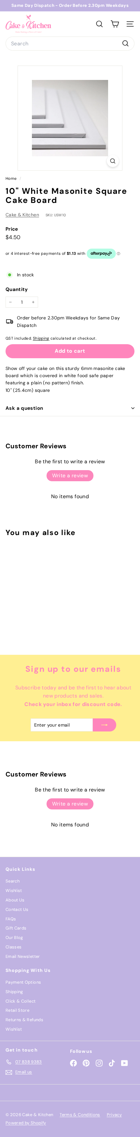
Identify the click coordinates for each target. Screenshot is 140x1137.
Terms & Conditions (80, 1114)
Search (13, 881)
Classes (13, 947)
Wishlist (14, 890)
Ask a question (24, 408)
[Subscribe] (104, 724)
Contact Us (17, 909)
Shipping (41, 338)
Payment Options (23, 982)
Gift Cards (16, 928)
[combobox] (70, 44)
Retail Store (17, 1010)
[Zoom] (113, 161)
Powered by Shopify (26, 1123)
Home (12, 178)
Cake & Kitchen (22, 215)
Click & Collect (20, 1001)
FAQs (11, 919)
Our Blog (14, 937)
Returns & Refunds (24, 1019)
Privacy (114, 1114)
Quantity (17, 289)
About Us (15, 900)
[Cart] (114, 24)
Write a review (70, 475)
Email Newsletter (23, 956)
